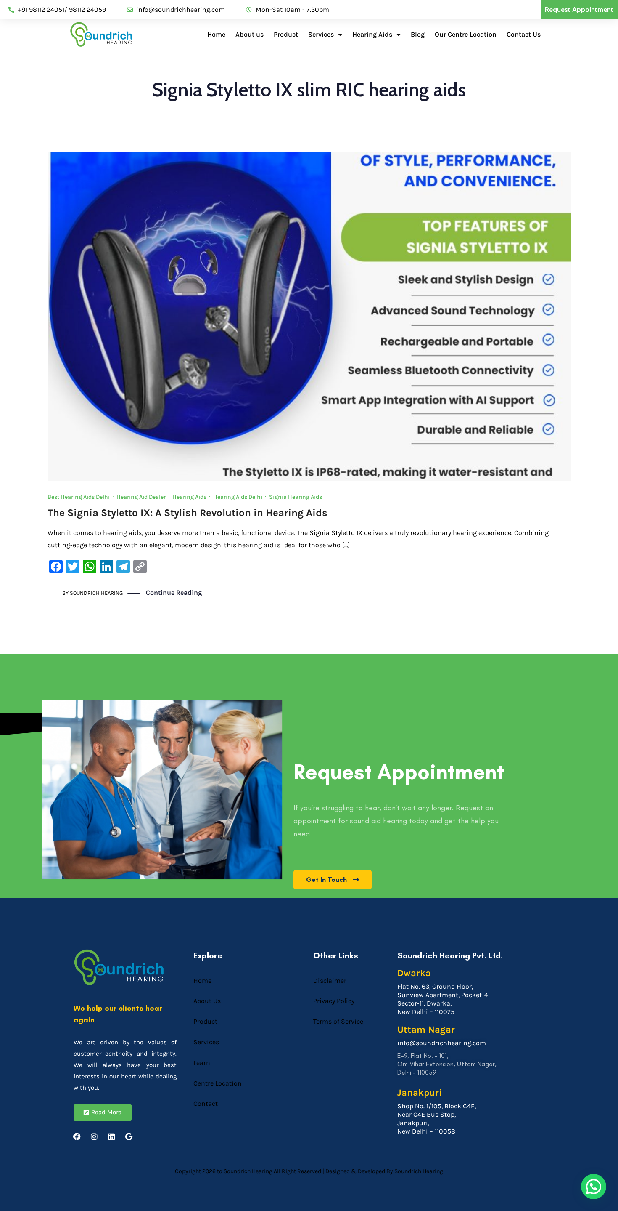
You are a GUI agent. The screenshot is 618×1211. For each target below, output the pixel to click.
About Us (207, 1001)
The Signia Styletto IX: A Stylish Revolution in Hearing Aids (187, 513)
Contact (205, 1103)
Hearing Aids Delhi (237, 496)
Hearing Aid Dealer (141, 496)
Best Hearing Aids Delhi (79, 496)
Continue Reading (174, 592)
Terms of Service (338, 1021)
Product (286, 34)
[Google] (128, 1136)
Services (321, 34)
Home (216, 34)
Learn (201, 1063)
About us (249, 34)
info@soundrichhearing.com (441, 1043)
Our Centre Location (466, 34)
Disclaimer (329, 981)
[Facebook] (77, 1136)
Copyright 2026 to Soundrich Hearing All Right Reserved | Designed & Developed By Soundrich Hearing (309, 1171)
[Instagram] (94, 1136)
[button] (593, 1186)
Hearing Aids (372, 34)
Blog (418, 34)
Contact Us (524, 34)
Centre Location (217, 1083)
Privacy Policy (333, 1001)
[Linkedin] (111, 1136)
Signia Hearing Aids (295, 496)
